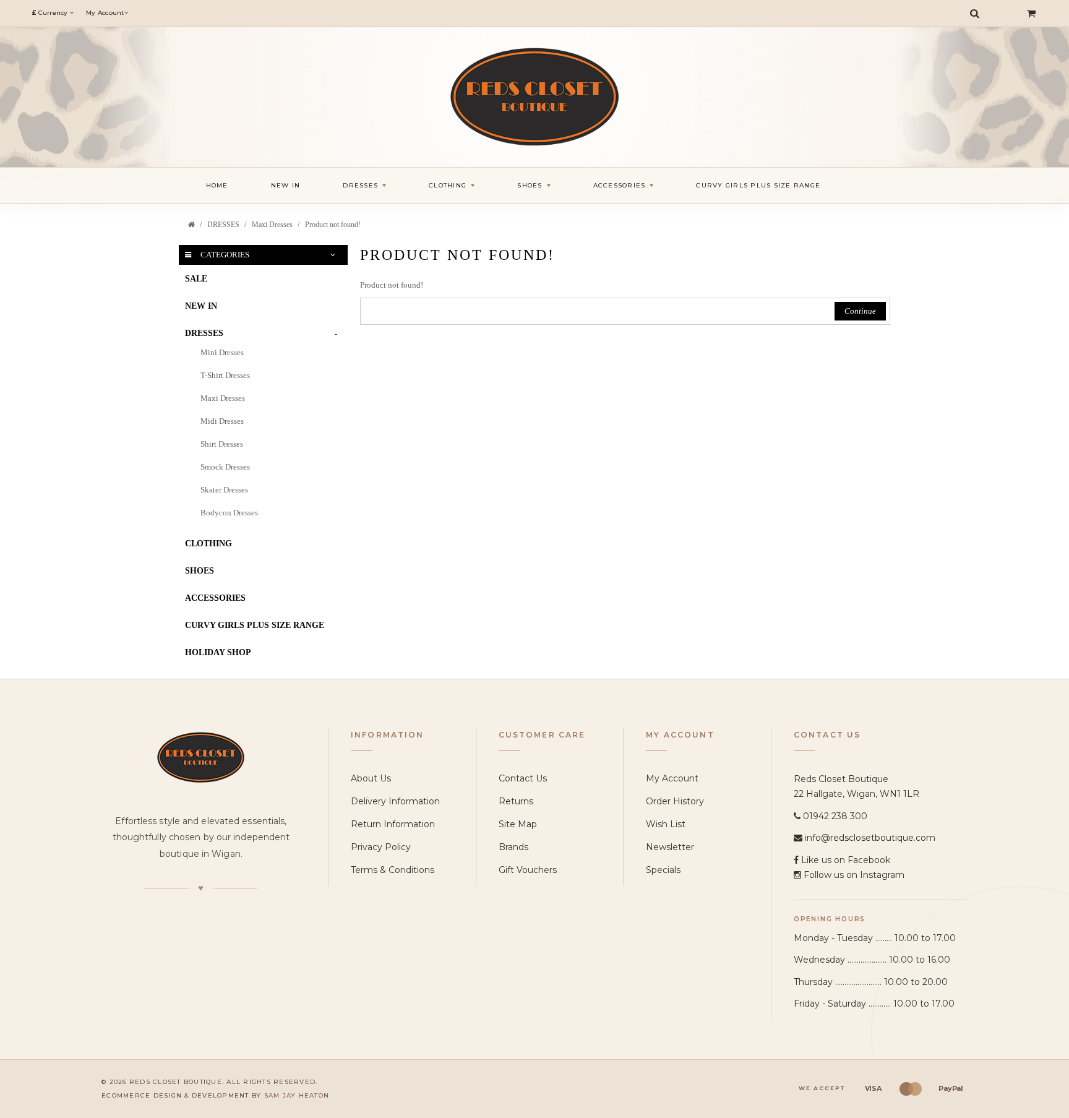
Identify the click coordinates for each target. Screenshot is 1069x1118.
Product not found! (333, 224)
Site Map (518, 824)
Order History (675, 801)
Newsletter (670, 847)
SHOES (199, 570)
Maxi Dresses (272, 224)
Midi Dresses (222, 421)
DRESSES (223, 224)
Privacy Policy (381, 847)
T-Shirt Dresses (225, 375)
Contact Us (523, 778)
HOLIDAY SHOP (218, 652)
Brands (513, 847)
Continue (860, 311)
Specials (663, 869)
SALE (196, 278)
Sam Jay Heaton (297, 1095)
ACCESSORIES (215, 598)
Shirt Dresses (221, 444)
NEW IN (201, 306)
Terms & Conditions (392, 869)
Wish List (665, 824)
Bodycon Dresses (229, 512)
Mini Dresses (222, 352)
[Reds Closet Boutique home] (201, 757)
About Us (371, 778)
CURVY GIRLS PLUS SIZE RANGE (254, 625)
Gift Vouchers (528, 869)
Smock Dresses (225, 466)
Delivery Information (395, 801)
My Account (672, 778)
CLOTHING (208, 543)
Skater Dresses (224, 489)
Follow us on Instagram (854, 874)
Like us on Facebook (845, 860)
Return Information (393, 824)
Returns (516, 801)
